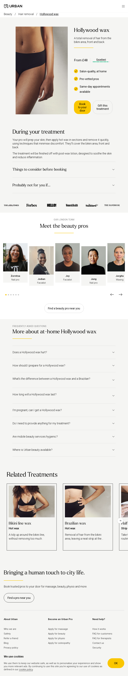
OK (116, 663)
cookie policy (26, 669)
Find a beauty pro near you (64, 308)
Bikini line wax (20, 523)
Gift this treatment (102, 107)
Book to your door (82, 107)
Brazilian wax (75, 523)
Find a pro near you (19, 597)
